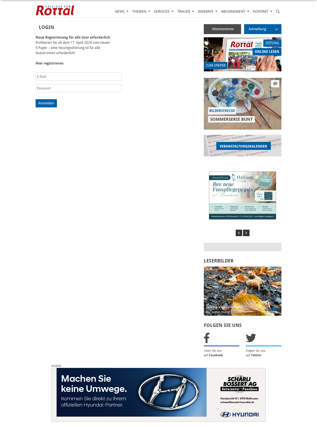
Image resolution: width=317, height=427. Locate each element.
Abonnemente (223, 29)
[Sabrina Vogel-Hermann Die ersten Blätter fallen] (242, 291)
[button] (239, 233)
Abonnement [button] (233, 11)
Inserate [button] (206, 11)
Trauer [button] (184, 11)
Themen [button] (139, 11)
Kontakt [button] (261, 11)
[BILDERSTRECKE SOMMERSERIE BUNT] (242, 104)
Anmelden (46, 103)
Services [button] (162, 11)
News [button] (120, 11)
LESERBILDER (219, 261)
